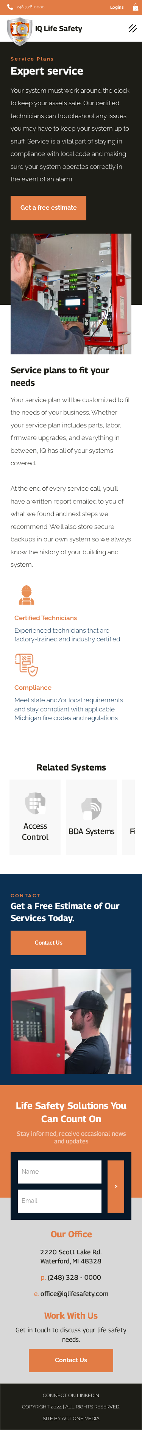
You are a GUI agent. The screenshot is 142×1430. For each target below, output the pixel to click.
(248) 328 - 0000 (74, 1277)
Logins (116, 7)
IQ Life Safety (58, 28)
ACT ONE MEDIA (81, 1418)
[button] (136, 7)
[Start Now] (31, 7)
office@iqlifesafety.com (71, 1293)
